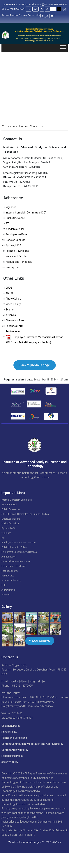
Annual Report (8, 556)
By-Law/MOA (13, 245)
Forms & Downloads (17, 250)
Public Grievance (15, 218)
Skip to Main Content (13, 8)
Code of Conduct (15, 239)
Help (3, 585)
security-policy (9, 761)
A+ (35, 9)
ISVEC (9, 293)
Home (22, 126)
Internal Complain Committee (16, 499)
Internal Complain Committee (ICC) (26, 212)
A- (47, 9)
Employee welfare (16, 234)
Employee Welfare (10, 518)
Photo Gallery (13, 298)
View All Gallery (38, 640)
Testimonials (13, 331)
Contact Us (34, 15)
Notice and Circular (16, 256)
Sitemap (5, 594)
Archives (11, 315)
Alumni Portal (8, 589)
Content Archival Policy (14, 749)
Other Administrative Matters (16, 561)
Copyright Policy (10, 725)
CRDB (9, 287)
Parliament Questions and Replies (19, 552)
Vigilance (11, 207)
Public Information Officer (14, 547)
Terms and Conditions (14, 737)
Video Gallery (13, 304)
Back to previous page (35, 365)
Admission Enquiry (11, 580)
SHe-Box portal (9, 504)
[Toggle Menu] (63, 47)
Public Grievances (10, 509)
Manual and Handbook (19, 261)
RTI (7, 223)
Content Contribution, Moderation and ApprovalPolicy (32, 743)
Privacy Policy (9, 731)
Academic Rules (15, 229)
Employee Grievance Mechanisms (18, 542)
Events (10, 309)
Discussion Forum (16, 320)
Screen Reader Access (14, 15)
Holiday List (12, 267)
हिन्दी (64, 9)
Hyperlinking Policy (12, 755)
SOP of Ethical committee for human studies (25, 514)
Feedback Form (15, 326)
